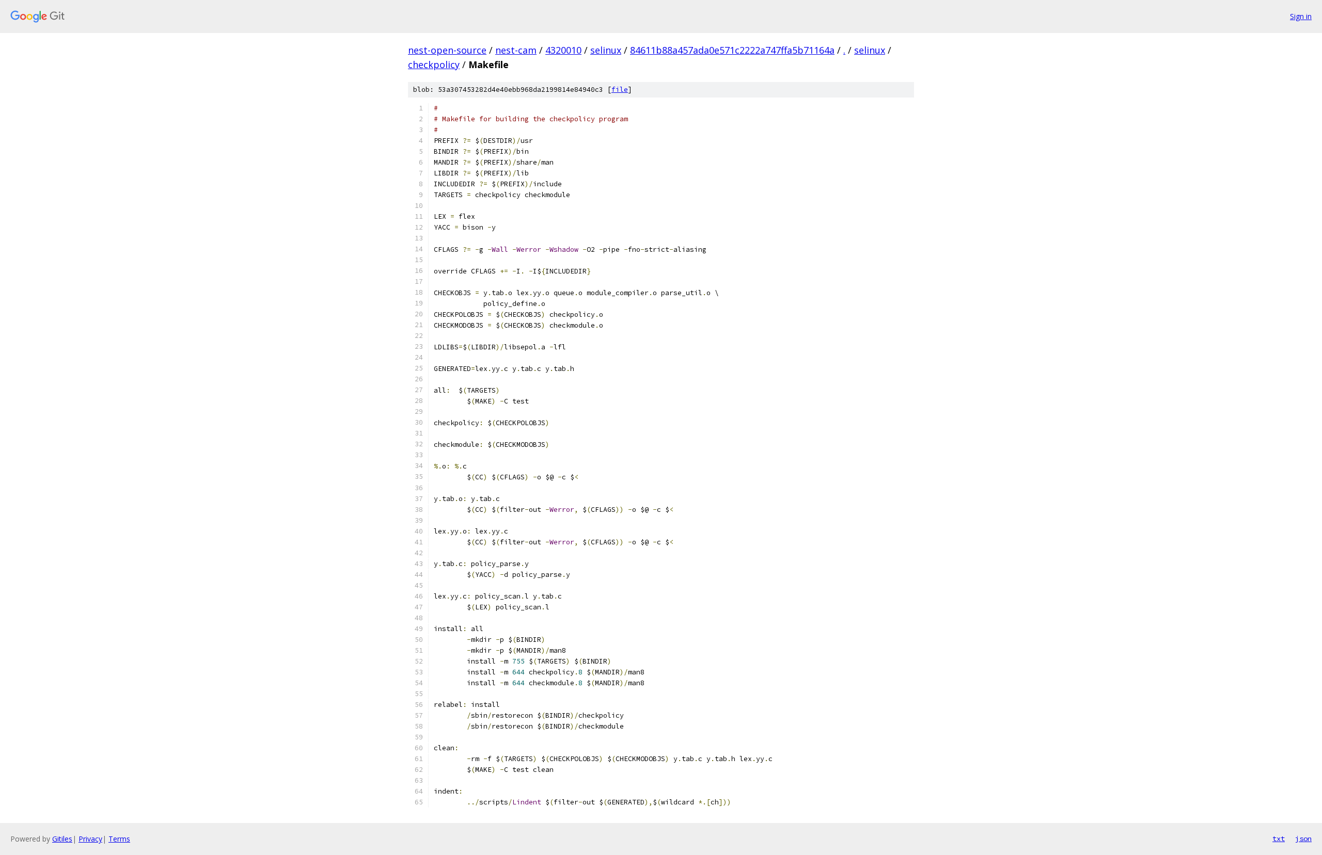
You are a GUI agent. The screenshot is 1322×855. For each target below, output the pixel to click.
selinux (605, 50)
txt (1278, 838)
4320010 (563, 50)
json (1303, 838)
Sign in (1301, 16)
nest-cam (516, 50)
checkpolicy (434, 64)
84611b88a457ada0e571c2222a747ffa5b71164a (732, 50)
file (619, 89)
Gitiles (62, 839)
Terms (119, 839)
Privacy (90, 839)
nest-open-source (447, 50)
